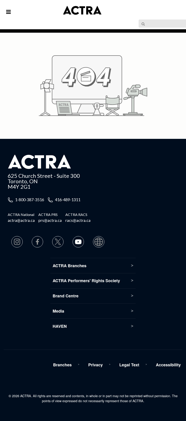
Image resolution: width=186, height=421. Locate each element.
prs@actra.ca (50, 220)
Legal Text (129, 365)
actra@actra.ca (21, 220)
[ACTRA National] (64, 13)
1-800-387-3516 (29, 199)
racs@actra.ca (78, 220)
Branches (62, 365)
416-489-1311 (67, 199)
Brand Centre (65, 296)
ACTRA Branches (69, 266)
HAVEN (60, 326)
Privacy (95, 365)
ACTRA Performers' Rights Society (86, 281)
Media (58, 311)
